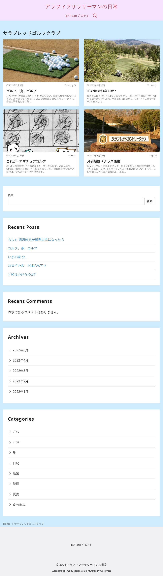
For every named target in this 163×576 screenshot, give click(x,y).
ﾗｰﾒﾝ (16, 442)
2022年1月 (21, 391)
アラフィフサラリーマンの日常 (81, 6)
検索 (11, 195)
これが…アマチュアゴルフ (26, 161)
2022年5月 (21, 350)
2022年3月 (21, 370)
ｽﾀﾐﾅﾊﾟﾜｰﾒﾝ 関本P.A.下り (27, 265)
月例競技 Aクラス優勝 (103, 161)
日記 (16, 463)
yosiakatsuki (80, 570)
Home (7, 523)
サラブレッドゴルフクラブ (29, 523)
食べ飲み (19, 504)
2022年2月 (21, 381)
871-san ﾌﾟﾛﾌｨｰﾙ (77, 16)
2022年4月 (21, 360)
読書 (16, 494)
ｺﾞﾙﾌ (16, 432)
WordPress (105, 570)
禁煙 (16, 483)
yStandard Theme (61, 570)
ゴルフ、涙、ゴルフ (21, 91)
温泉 (16, 473)
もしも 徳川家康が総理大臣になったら (36, 239)
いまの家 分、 (18, 257)
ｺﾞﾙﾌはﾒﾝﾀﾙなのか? (101, 91)
